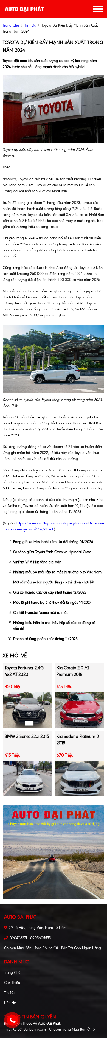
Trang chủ (12, 972)
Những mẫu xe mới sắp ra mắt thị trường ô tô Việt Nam (57, 572)
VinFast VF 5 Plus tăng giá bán (37, 562)
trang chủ (11, 25)
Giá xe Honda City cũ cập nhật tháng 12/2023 (49, 592)
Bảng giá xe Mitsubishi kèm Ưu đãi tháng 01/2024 (53, 542)
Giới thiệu (12, 983)
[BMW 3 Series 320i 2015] (27, 778)
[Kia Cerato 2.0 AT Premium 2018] (79, 709)
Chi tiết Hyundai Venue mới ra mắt (40, 613)
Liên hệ (10, 1003)
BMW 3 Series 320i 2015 (27, 736)
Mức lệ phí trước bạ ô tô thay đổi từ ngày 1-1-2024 (52, 602)
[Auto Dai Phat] (24, 9)
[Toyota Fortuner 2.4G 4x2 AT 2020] (27, 709)
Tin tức (30, 25)
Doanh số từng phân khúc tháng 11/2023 (45, 639)
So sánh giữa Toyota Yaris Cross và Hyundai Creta (52, 552)
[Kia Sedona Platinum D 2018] (79, 778)
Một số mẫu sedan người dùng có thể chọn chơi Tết (53, 582)
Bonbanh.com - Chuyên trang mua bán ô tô (59, 1029)
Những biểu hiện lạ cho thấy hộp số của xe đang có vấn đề (54, 626)
